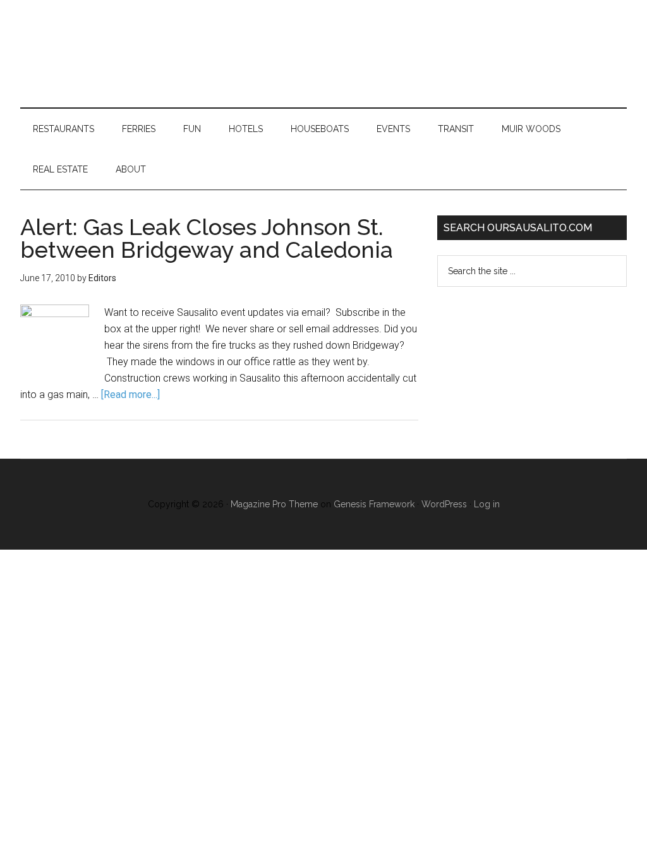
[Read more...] (130, 395)
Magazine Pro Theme (274, 504)
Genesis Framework (374, 504)
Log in (487, 504)
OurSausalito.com (323, 53)
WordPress (444, 504)
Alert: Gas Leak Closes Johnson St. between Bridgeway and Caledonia (206, 238)
